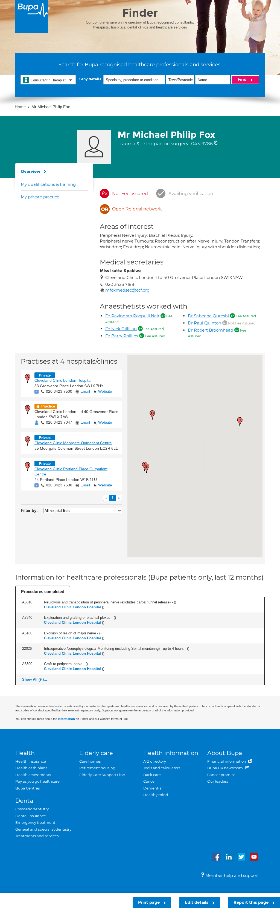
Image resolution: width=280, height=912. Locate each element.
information (66, 718)
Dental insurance (30, 816)
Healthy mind (155, 795)
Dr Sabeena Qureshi (208, 315)
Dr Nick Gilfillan (121, 328)
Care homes (90, 761)
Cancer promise (221, 775)
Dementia (152, 788)
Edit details (197, 902)
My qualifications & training (48, 184)
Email (85, 391)
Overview (30, 171)
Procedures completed (42, 591)
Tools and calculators (161, 768)
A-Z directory (154, 761)
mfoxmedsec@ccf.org (127, 290)
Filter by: (29, 510)
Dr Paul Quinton (204, 323)
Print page (149, 902)
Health (25, 752)
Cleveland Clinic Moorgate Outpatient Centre (73, 443)
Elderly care (96, 752)
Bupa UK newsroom (225, 768)
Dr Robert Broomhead (210, 330)
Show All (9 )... (34, 679)
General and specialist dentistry (43, 829)
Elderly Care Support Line (102, 775)
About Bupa (224, 752)
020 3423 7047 (59, 422)
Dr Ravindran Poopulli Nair (132, 315)
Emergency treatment (35, 822)
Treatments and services (37, 836)
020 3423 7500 (59, 391)
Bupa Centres (27, 788)
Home (20, 106)
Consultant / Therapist (48, 80)
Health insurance (30, 761)
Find (243, 79)
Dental (25, 800)
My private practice (40, 197)
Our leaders (217, 781)
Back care (152, 775)
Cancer (149, 781)
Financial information (227, 761)
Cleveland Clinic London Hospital (62, 380)
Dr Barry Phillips (121, 335)
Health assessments (33, 775)
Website (105, 391)
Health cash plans (31, 768)
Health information (170, 752)
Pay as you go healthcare (37, 781)
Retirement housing (97, 768)
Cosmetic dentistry (32, 809)
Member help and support (231, 875)
